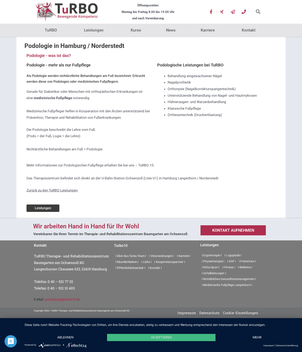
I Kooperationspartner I (169, 262)
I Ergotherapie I (212, 255)
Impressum (268, 345)
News (171, 30)
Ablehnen (65, 337)
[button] (258, 12)
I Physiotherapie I (213, 261)
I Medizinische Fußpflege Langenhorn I (227, 285)
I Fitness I (228, 267)
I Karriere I (183, 256)
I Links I (146, 262)
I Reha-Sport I (211, 267)
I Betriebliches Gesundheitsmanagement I (229, 279)
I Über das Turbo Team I (130, 256)
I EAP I (231, 261)
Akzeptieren (161, 337)
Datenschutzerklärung (287, 345)
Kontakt (248, 30)
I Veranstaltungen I (161, 256)
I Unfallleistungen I (214, 273)
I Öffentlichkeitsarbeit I (130, 268)
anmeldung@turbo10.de (62, 299)
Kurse (136, 30)
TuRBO (51, 30)
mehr (257, 337)
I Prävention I (247, 261)
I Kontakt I (155, 268)
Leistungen (94, 30)
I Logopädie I (233, 255)
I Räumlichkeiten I (127, 262)
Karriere (208, 30)
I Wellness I (245, 267)
